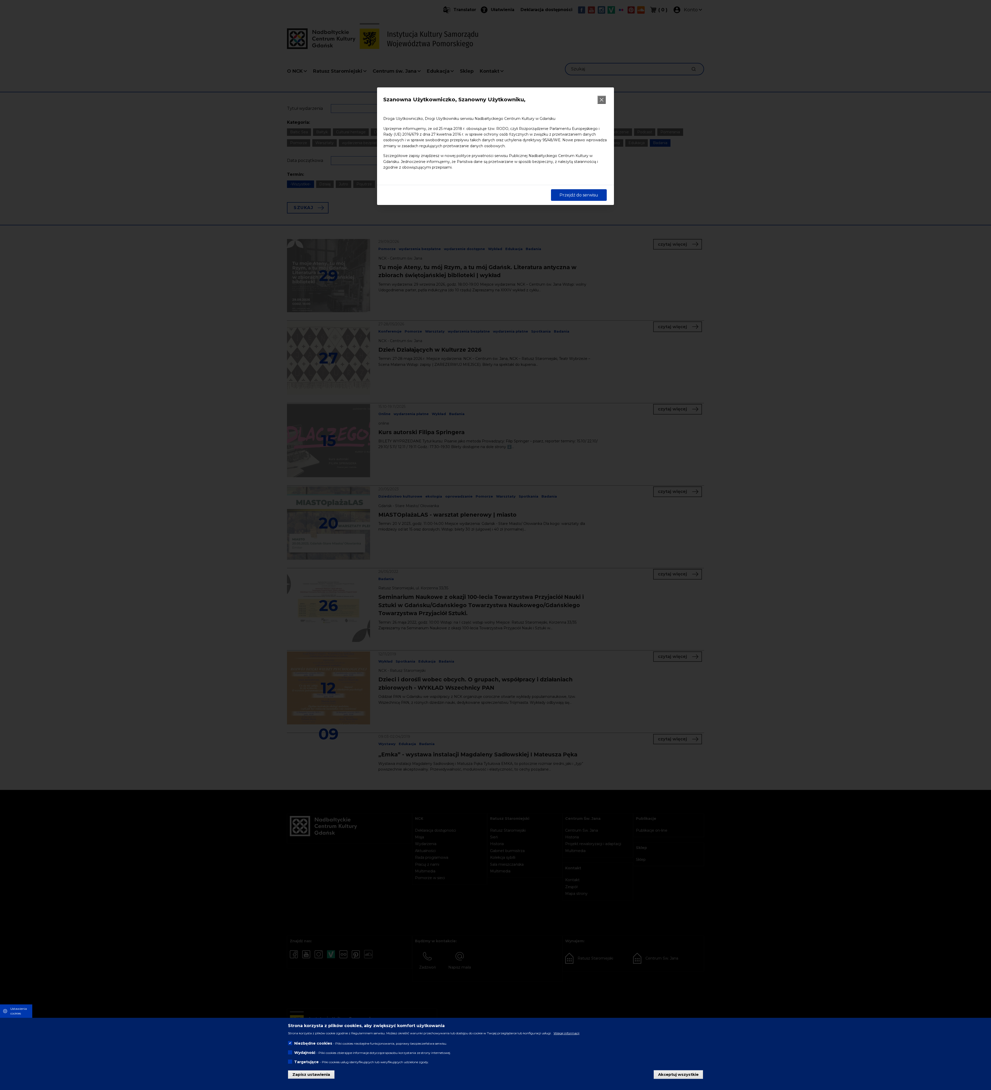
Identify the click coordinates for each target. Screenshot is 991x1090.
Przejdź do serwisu (579, 195)
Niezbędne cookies (313, 1043)
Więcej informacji (566, 1033)
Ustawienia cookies (18, 1011)
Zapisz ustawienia (311, 1074)
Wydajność (304, 1052)
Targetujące (306, 1062)
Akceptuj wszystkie (678, 1074)
